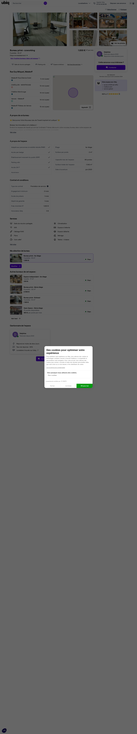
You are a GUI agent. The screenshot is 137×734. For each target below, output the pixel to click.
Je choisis (68, 386)
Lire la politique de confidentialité (55, 367)
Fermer (52, 386)
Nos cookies (52, 375)
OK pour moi (85, 386)
